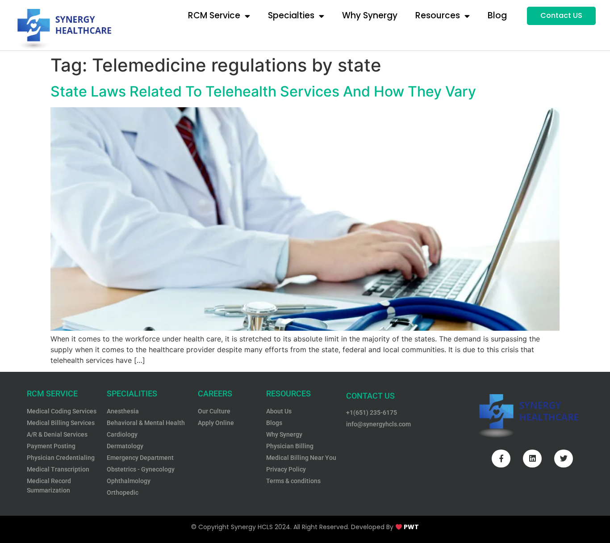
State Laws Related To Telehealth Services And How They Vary (263, 91)
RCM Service (214, 15)
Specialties (291, 15)
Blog (497, 15)
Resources (437, 15)
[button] (561, 16)
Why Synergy (369, 15)
